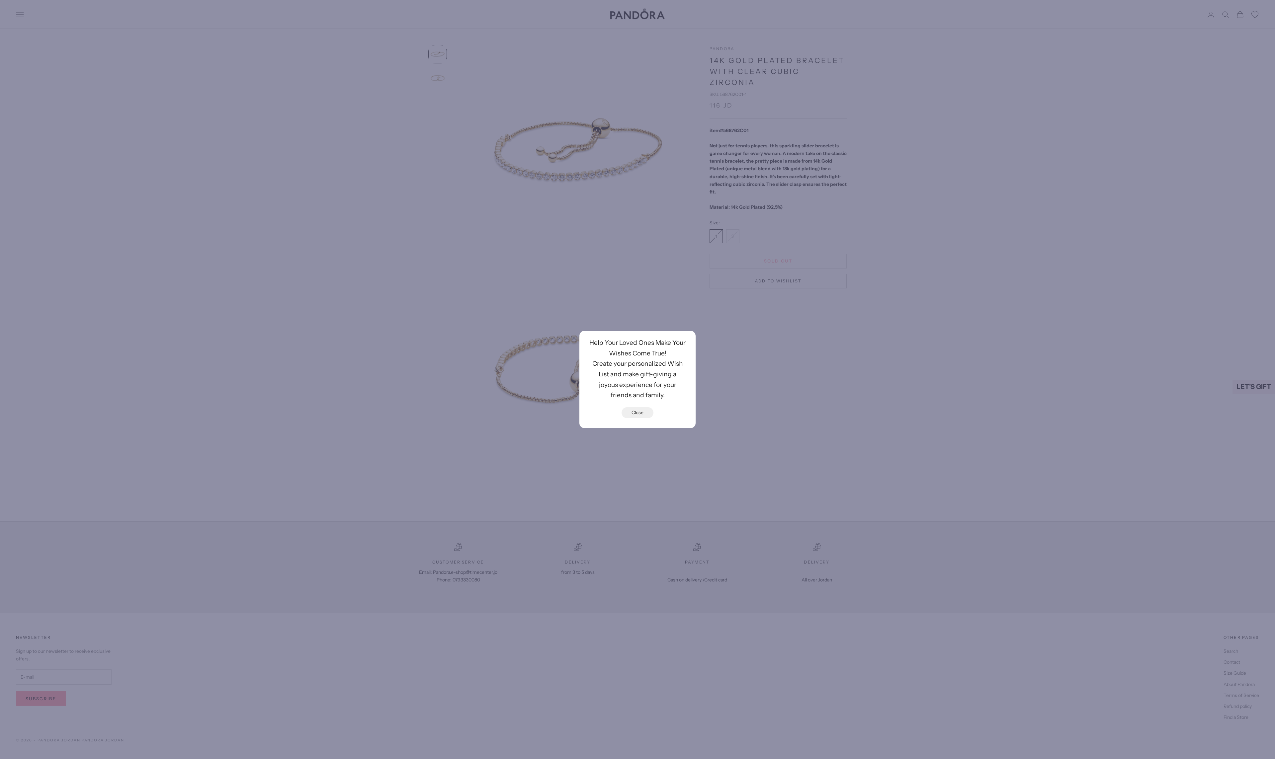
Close (637, 413)
